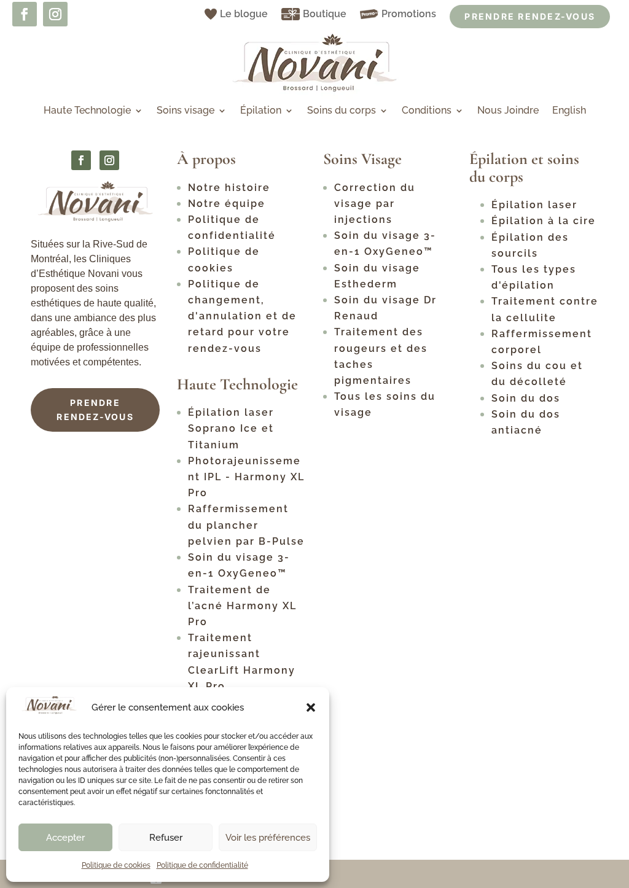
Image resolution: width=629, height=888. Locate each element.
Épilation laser (534, 205)
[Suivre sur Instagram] (55, 14)
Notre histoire (229, 187)
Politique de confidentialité (202, 865)
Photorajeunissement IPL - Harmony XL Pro (246, 477)
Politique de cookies (116, 865)
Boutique (324, 14)
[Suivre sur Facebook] (24, 14)
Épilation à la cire (543, 221)
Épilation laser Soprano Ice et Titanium (231, 428)
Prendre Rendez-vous (529, 16)
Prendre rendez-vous (95, 410)
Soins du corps (341, 111)
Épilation (260, 111)
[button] (311, 707)
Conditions (426, 111)
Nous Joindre (508, 111)
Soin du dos (525, 398)
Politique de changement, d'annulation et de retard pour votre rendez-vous (242, 316)
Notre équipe (226, 203)
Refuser (165, 837)
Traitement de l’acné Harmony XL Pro (242, 606)
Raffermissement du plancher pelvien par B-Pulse (246, 525)
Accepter (65, 837)
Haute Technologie (87, 111)
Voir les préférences (267, 837)
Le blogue (244, 14)
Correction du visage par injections (374, 203)
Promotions (408, 14)
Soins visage (185, 111)
